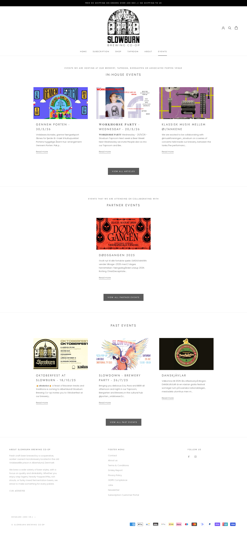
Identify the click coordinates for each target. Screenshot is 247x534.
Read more (42, 151)
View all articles (123, 171)
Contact (112, 455)
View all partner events (124, 297)
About (148, 51)
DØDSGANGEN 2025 (117, 255)
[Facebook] (189, 456)
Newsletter (113, 489)
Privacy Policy (115, 475)
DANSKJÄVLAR (174, 375)
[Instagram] (195, 456)
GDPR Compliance (117, 480)
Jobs (110, 485)
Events (162, 51)
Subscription (101, 51)
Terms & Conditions (118, 465)
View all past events (123, 422)
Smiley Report (115, 470)
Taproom (133, 51)
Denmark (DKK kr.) (22, 517)
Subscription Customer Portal (123, 494)
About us (112, 460)
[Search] (229, 27)
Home (83, 51)
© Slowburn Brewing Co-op (28, 524)
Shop (118, 51)
